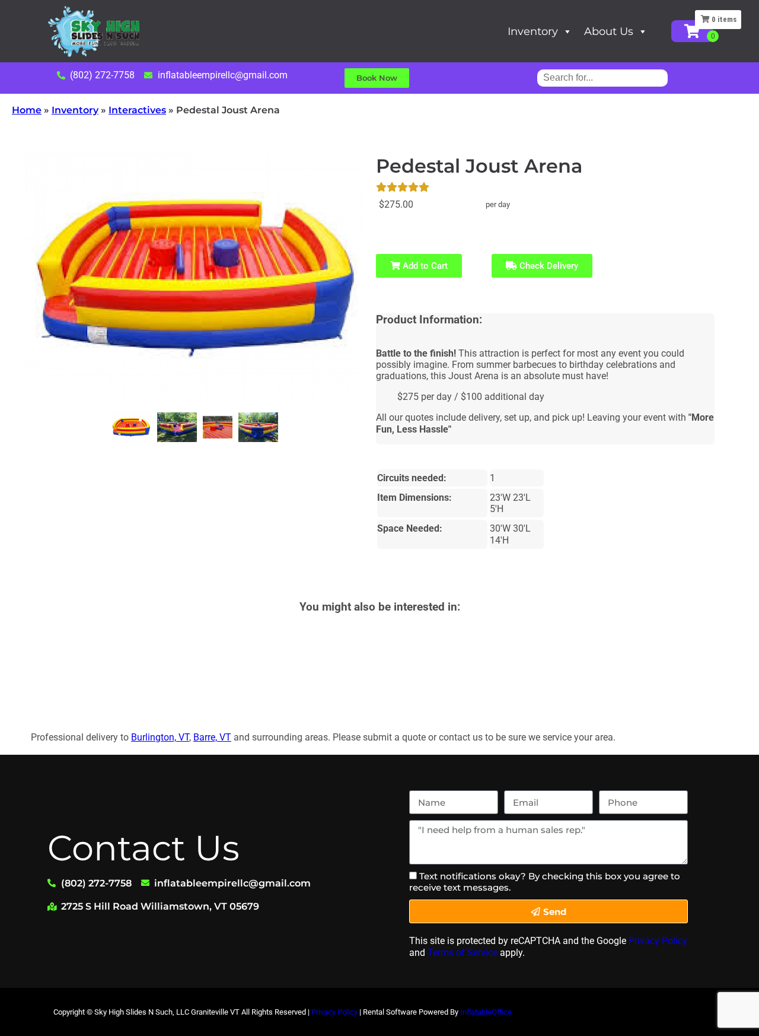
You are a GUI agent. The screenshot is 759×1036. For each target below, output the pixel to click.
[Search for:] (602, 77)
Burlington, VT (160, 737)
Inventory (533, 31)
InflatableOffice (486, 1012)
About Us (608, 31)
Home (27, 110)
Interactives (137, 110)
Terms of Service (463, 952)
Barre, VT (212, 737)
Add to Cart (424, 265)
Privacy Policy (658, 940)
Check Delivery (547, 265)
